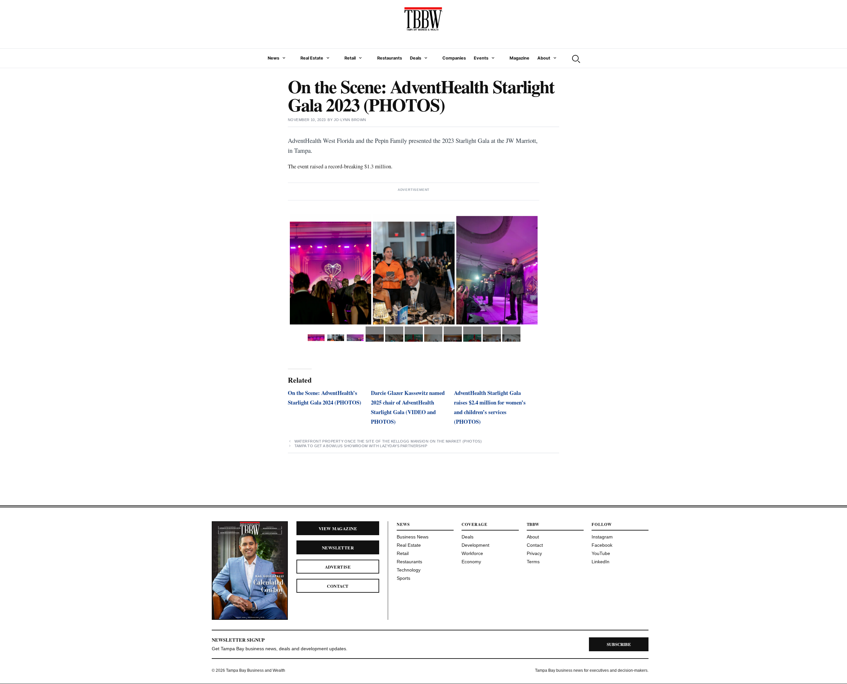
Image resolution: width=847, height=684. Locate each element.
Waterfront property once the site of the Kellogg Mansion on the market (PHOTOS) (388, 441)
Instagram (602, 536)
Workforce (472, 553)
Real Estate (311, 58)
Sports (403, 578)
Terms (533, 561)
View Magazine (338, 528)
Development (475, 545)
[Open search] (575, 58)
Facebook (602, 545)
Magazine (519, 58)
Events (481, 58)
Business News (412, 536)
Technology (409, 570)
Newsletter (338, 547)
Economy (471, 561)
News (273, 58)
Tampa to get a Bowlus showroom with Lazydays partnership (360, 446)
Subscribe (619, 644)
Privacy (534, 553)
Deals (415, 58)
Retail (350, 58)
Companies (454, 58)
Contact (337, 586)
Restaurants (389, 58)
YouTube (601, 553)
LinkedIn (600, 561)
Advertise (338, 567)
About (543, 58)
